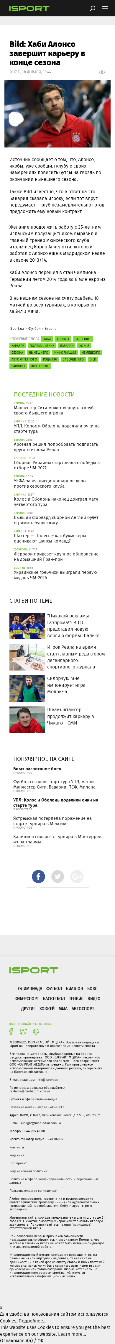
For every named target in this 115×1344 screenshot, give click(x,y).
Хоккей (47, 1008)
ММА (63, 1008)
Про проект (18, 1163)
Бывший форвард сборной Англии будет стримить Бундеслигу (56, 520)
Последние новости (44, 394)
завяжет (18, 366)
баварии (66, 345)
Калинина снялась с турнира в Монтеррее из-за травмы (57, 839)
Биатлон (74, 988)
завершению (73, 359)
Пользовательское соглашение (33, 1190)
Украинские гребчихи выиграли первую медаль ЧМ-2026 (55, 575)
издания (50, 359)
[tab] (38, 876)
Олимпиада (30, 988)
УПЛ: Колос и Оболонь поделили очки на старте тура (57, 429)
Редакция (16, 1155)
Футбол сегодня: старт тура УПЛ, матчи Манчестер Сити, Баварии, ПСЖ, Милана (54, 784)
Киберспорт (26, 998)
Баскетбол (54, 998)
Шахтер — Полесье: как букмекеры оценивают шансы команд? (50, 538)
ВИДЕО (94, 998)
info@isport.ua (47, 1079)
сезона (17, 352)
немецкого (91, 352)
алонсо (63, 339)
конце (84, 345)
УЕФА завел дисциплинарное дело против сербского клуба (50, 483)
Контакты (16, 1147)
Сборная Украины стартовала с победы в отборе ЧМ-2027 (57, 465)
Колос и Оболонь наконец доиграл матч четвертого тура (56, 502)
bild (93, 359)
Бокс (92, 988)
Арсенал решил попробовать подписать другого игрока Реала (56, 447)
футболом (40, 366)
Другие (28, 1008)
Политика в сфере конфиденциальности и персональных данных (53, 1181)
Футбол (34, 328)
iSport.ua (16, 328)
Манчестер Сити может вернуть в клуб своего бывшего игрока (54, 410)
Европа (51, 328)
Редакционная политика (28, 1171)
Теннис (76, 998)
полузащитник (42, 345)
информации (65, 352)
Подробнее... (33, 1320)
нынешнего (38, 352)
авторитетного (24, 359)
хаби (47, 339)
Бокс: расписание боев (37, 768)
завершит (83, 339)
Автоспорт (83, 1008)
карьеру (18, 345)
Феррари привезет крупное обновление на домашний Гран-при (56, 557)
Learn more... (72, 1334)
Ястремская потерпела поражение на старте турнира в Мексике (52, 821)
